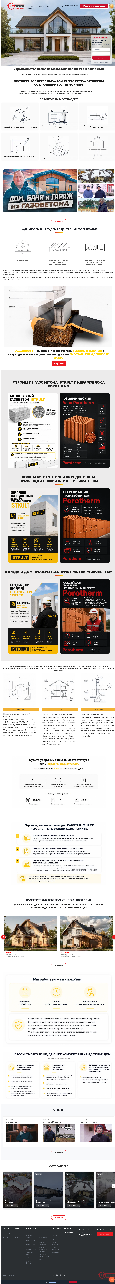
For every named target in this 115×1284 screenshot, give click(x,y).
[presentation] (3, 937)
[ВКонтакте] (53, 1275)
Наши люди (55, 1256)
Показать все (59, 221)
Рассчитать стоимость (94, 6)
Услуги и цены (31, 1228)
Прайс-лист (29, 1257)
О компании (56, 1228)
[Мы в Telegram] (64, 1275)
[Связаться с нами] (112, 1279)
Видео (16, 1233)
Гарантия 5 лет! (30, 1240)
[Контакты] (106, 1275)
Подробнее (59, 364)
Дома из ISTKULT (7, 1233)
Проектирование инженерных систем (31, 1235)
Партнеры (55, 1239)
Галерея (17, 1228)
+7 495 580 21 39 (71, 6)
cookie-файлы (52, 1282)
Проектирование (44, 1233)
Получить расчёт (101, 58)
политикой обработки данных (101, 62)
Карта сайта (68, 1232)
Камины (41, 1259)
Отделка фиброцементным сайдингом (31, 1262)
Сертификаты (56, 1252)
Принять (73, 1282)
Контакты (67, 1228)
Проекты (6, 1228)
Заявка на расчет (31, 1249)
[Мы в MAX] (61, 1275)
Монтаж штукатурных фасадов (43, 1249)
